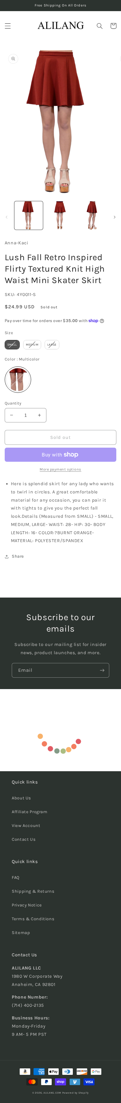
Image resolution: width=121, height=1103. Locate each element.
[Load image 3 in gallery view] (92, 215)
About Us (21, 798)
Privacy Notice (27, 905)
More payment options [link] (60, 469)
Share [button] (18, 556)
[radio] (12, 344)
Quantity (13, 403)
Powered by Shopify (75, 1092)
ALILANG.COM (52, 1092)
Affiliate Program (30, 811)
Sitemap (21, 932)
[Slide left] (6, 217)
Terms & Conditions (33, 918)
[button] (7, 26)
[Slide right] (114, 217)
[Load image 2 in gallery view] (60, 215)
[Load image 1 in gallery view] (28, 215)
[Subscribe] (102, 670)
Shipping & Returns (33, 891)
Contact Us (24, 839)
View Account (26, 825)
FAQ (16, 877)
